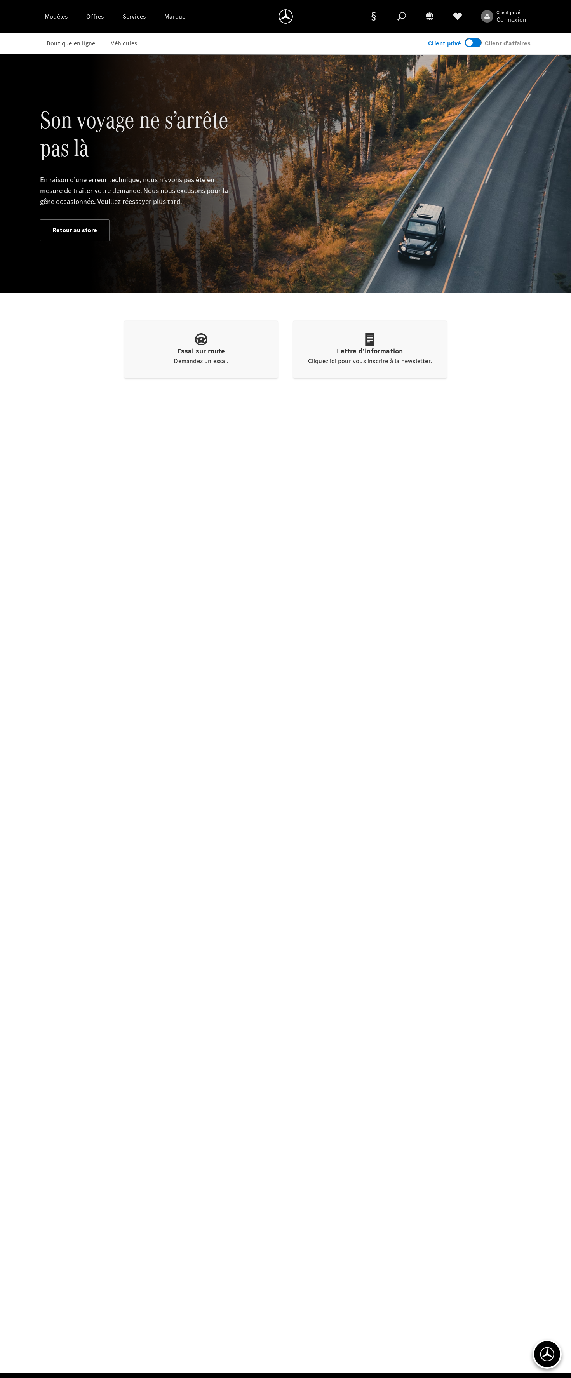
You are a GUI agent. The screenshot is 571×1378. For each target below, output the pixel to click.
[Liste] (457, 16)
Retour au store (74, 230)
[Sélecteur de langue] (429, 16)
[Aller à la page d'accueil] (285, 16)
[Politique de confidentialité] (373, 16)
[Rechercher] (401, 16)
